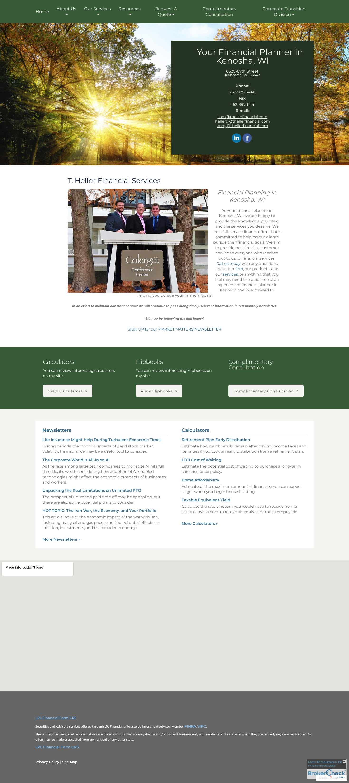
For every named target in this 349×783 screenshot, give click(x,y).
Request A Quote (166, 11)
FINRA (190, 726)
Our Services (97, 8)
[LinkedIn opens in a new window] (236, 138)
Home (42, 11)
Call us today (228, 263)
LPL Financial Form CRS (55, 718)
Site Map (69, 762)
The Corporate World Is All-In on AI (76, 460)
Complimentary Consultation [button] (263, 391)
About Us (66, 8)
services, (231, 274)
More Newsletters (61, 539)
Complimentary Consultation (219, 11)
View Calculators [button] (65, 391)
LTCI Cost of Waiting (201, 460)
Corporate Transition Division (284, 11)
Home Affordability (200, 480)
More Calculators (200, 523)
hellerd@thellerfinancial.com (242, 121)
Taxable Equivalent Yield (206, 500)
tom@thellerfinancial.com (242, 117)
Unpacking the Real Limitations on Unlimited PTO (91, 490)
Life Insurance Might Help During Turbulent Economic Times (101, 440)
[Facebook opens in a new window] (247, 138)
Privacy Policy (47, 762)
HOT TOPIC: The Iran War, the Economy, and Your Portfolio (99, 510)
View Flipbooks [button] (157, 391)
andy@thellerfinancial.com (242, 126)
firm (239, 269)
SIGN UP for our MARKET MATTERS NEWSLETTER (174, 329)
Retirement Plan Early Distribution (216, 440)
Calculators (195, 430)
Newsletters (56, 430)
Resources (129, 8)
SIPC (202, 726)
